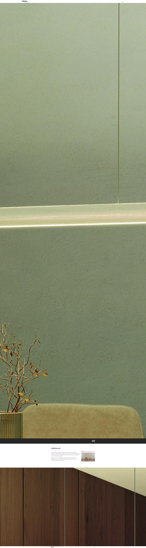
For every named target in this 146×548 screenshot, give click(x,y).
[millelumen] (40, 1)
